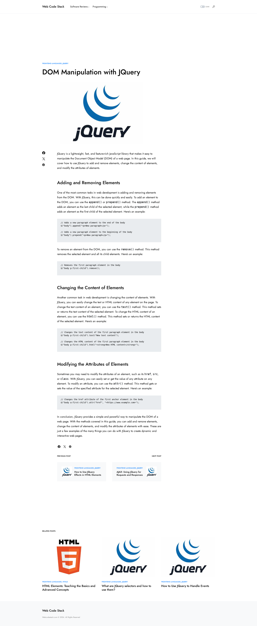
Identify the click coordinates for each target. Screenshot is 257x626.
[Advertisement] (128, 34)
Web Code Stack (53, 6)
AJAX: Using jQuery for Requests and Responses (130, 473)
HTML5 (65, 582)
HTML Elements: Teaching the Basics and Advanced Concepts (68, 588)
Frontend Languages (52, 63)
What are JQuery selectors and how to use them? (126, 588)
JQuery (65, 63)
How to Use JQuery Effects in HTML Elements (87, 473)
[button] (204, 6)
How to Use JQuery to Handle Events (185, 586)
